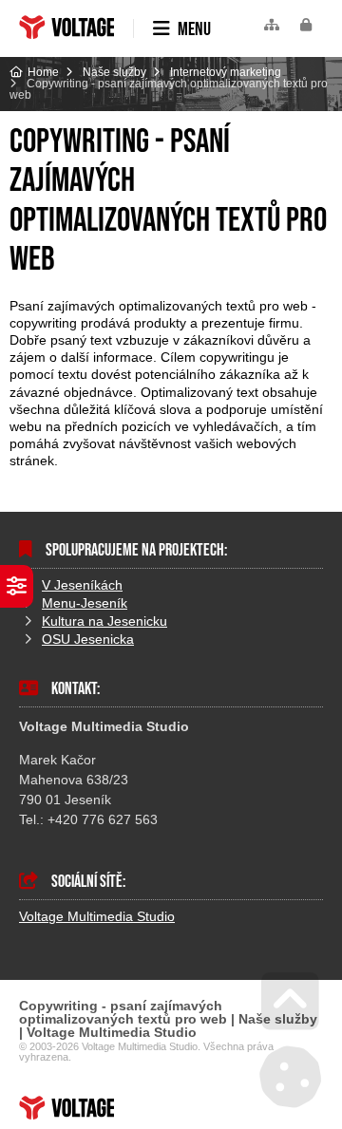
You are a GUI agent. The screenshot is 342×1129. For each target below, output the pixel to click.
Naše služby (114, 72)
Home (66, 27)
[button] (306, 24)
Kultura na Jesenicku (104, 621)
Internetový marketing (225, 72)
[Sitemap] (271, 24)
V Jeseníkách (82, 585)
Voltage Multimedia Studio (97, 916)
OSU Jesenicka (88, 639)
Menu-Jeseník (84, 603)
